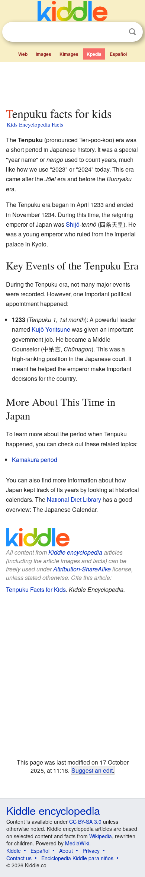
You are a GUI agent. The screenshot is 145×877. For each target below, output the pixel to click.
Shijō (73, 224)
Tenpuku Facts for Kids (36, 589)
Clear (117, 32)
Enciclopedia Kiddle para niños (77, 858)
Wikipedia (100, 836)
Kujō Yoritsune (51, 329)
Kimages (68, 54)
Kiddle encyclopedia (75, 552)
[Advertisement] (72, 83)
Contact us (19, 858)
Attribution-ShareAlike (82, 569)
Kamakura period (34, 459)
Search (132, 31)
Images (43, 54)
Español (118, 54)
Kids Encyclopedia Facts (35, 124)
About (66, 850)
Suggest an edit (92, 770)
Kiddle (13, 850)
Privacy (91, 850)
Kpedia (94, 54)
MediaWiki (77, 843)
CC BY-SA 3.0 (85, 821)
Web (23, 54)
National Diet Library (74, 499)
